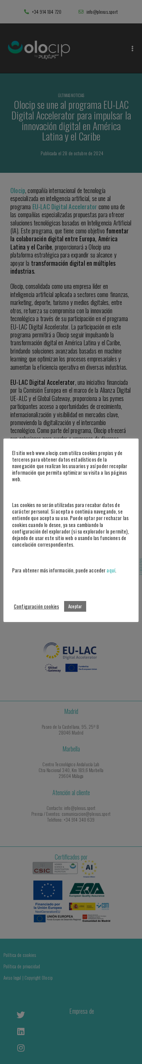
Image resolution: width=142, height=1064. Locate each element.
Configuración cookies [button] (36, 606)
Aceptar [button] (75, 606)
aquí (110, 570)
